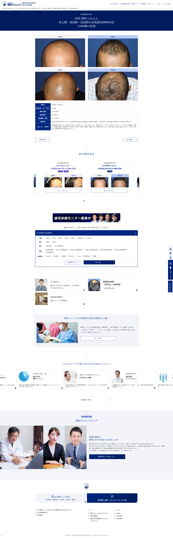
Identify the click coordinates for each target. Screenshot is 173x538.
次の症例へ (130, 139)
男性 (47, 242)
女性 (54, 242)
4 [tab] (89, 200)
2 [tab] (85, 200)
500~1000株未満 (61, 250)
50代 (73, 238)
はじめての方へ (114, 4)
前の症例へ (43, 139)
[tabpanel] (109, 178)
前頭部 (63, 256)
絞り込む (98, 262)
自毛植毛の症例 (125, 4)
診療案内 (143, 4)
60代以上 (81, 238)
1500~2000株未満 (91, 250)
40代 (66, 238)
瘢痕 (94, 256)
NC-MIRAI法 (59, 246)
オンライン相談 (170, 286)
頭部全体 (87, 256)
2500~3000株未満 (121, 250)
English (118, 513)
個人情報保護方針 (42, 512)
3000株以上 (50, 252)
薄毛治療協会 (94, 516)
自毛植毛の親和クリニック (9, 8)
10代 (48, 238)
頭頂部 (56, 256)
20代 (54, 238)
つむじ (78, 256)
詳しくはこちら (63, 190)
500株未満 (49, 250)
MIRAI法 (49, 246)
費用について (135, 4)
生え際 (48, 256)
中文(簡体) (119, 516)
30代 (60, 238)
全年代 (89, 238)
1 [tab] (84, 200)
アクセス (158, 4)
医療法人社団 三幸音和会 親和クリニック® (84, 535)
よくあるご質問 (166, 4)
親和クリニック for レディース (98, 513)
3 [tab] (87, 200)
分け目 (71, 256)
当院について (151, 4)
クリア (73, 262)
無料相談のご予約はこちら (106, 456)
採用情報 (39, 515)
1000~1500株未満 (76, 250)
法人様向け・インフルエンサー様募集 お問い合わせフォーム (54, 509)
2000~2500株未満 (106, 250)
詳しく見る (97, 338)
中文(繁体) (119, 518)
